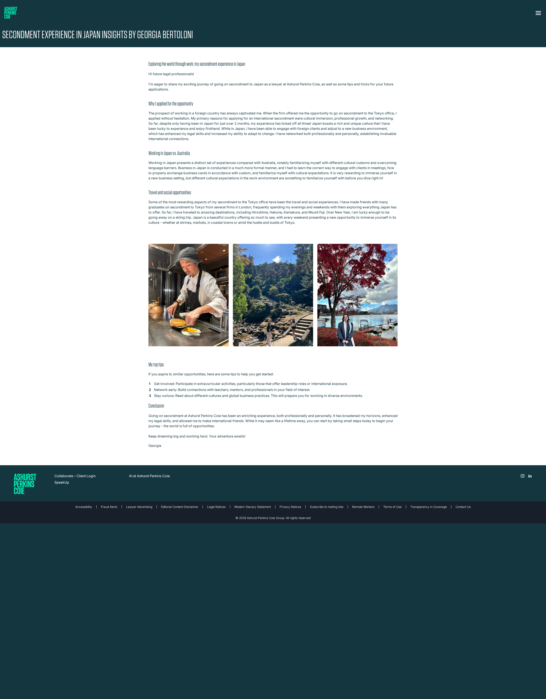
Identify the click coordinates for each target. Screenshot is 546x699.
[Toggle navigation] (538, 12)
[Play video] (188, 297)
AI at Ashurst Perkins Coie (149, 476)
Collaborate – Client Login (75, 476)
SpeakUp (61, 482)
